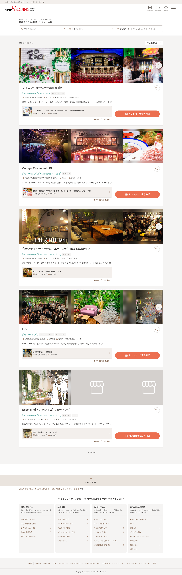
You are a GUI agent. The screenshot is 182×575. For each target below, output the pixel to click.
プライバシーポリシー (60, 563)
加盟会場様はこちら (92, 563)
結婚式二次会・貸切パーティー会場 (64, 489)
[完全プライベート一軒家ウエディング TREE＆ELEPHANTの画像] (91, 226)
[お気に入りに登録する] (157, 88)
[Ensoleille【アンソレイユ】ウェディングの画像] (91, 387)
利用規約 (38, 563)
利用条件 (46, 563)
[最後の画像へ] (158, 65)
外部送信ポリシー (76, 563)
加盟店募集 (106, 563)
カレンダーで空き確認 (139, 114)
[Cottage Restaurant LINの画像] (91, 146)
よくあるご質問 (150, 563)
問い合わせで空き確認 (139, 436)
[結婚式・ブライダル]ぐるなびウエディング (34, 489)
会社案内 (29, 563)
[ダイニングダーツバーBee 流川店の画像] (91, 65)
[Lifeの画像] (91, 307)
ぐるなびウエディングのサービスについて (127, 563)
